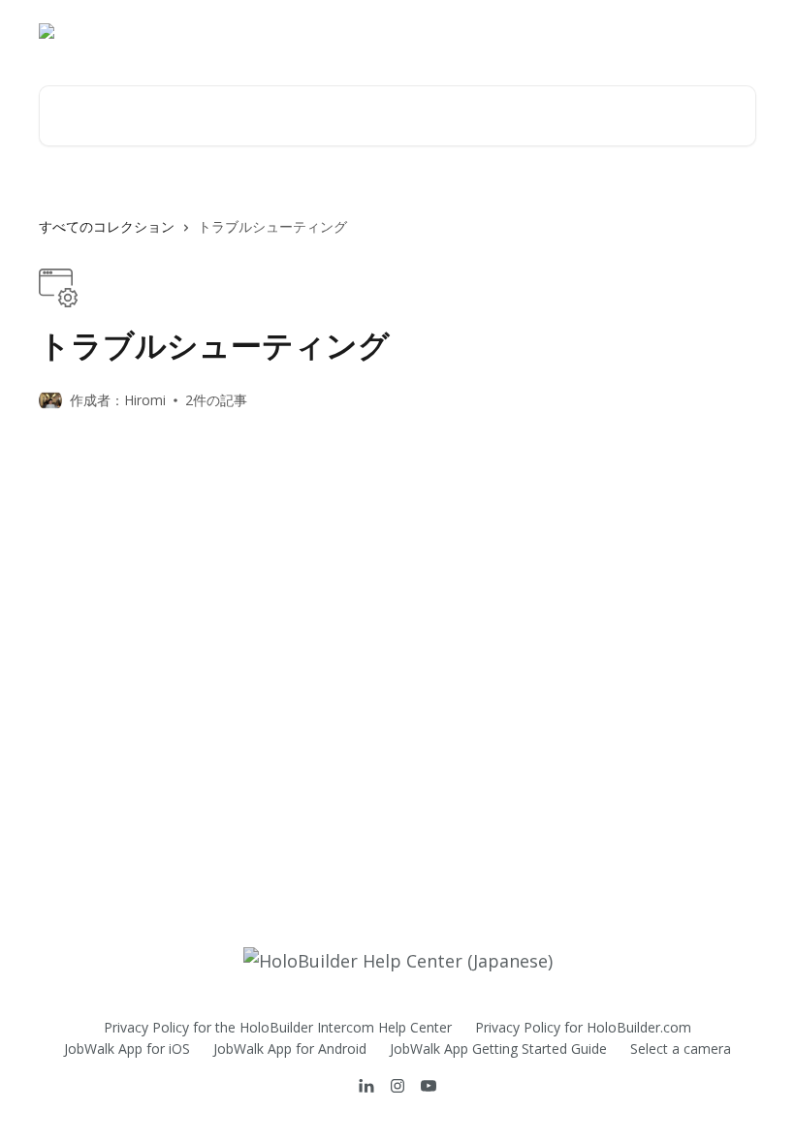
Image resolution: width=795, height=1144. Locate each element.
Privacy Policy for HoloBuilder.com (583, 1027)
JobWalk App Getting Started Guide (498, 1048)
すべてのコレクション (107, 226)
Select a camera (680, 1048)
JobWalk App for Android (289, 1048)
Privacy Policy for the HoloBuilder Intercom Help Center (278, 1027)
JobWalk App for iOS (127, 1048)
